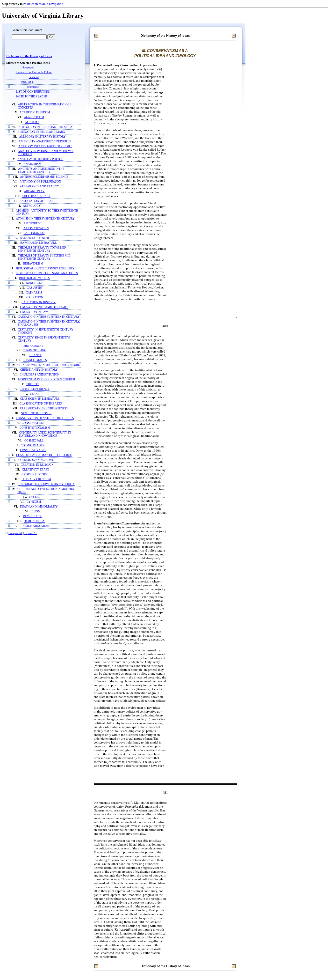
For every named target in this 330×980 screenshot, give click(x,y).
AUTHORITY (32, 223)
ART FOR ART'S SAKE (36, 196)
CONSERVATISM (33, 423)
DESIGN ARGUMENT (36, 526)
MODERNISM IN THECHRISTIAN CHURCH (46, 379)
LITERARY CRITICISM (36, 479)
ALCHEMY (32, 122)
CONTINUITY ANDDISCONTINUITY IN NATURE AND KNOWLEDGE (45, 434)
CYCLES (34, 497)
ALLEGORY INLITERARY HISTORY (42, 136)
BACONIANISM (34, 233)
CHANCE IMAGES (35, 360)
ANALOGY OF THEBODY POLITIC (40, 159)
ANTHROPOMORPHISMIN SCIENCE (44, 176)
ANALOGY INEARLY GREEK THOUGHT (45, 146)
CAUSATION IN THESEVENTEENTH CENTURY (49, 316)
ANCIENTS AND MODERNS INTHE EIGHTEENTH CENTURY (41, 170)
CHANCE (35, 355)
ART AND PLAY (34, 191)
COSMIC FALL (33, 440)
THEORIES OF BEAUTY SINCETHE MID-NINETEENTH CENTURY (45, 257)
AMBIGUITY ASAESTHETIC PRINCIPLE (45, 141)
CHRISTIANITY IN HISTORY (39, 369)
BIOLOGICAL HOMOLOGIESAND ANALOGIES (47, 273)
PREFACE (27, 82)
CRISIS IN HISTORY (35, 474)
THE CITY (32, 384)
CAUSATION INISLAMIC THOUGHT (44, 307)
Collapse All (15, 533)
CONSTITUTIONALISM (35, 427)
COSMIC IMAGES (32, 445)
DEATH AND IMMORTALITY (39, 506)
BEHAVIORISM (33, 263)
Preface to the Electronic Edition (34, 72)
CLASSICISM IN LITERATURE (39, 398)
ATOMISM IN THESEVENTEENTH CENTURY (45, 218)
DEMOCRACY (32, 516)
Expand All (30, 533)
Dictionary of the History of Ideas (29, 56)
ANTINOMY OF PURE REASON (40, 181)
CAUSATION (34, 297)
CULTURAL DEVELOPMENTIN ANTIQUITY (46, 484)
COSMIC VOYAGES (33, 450)
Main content (32, 4)
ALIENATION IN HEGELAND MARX (41, 131)
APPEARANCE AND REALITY (39, 186)
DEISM (36, 511)
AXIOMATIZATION (36, 228)
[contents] (33, 86)
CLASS (34, 394)
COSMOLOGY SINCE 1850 (35, 460)
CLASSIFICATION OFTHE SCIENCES (44, 408)
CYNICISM (34, 501)
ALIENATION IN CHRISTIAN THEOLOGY (45, 127)
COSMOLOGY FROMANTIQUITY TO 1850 (44, 455)
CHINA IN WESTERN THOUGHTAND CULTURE (48, 365)
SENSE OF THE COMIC (36, 413)
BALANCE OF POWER (34, 238)
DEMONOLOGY (34, 521)
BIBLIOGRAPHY (33, 345)
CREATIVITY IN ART (35, 469)
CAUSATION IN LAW (34, 312)
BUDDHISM (34, 283)
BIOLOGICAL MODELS (34, 278)
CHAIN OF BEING (34, 350)
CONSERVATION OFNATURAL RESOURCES (45, 418)
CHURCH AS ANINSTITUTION (39, 374)
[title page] (28, 67)
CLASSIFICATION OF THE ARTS (41, 403)
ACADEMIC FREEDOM (35, 112)
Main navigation (52, 4)
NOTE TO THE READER (31, 96)
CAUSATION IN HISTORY (39, 302)
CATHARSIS (34, 292)
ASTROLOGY (32, 205)
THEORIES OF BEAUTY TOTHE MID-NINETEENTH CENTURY (42, 249)
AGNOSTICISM (34, 117)
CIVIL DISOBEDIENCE (35, 389)
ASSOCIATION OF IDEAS (36, 201)
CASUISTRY (35, 287)
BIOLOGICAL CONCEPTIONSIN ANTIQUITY (45, 268)
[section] (34, 77)
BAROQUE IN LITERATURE (38, 242)
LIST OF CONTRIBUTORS (33, 91)
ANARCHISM (32, 164)
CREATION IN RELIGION (37, 464)
